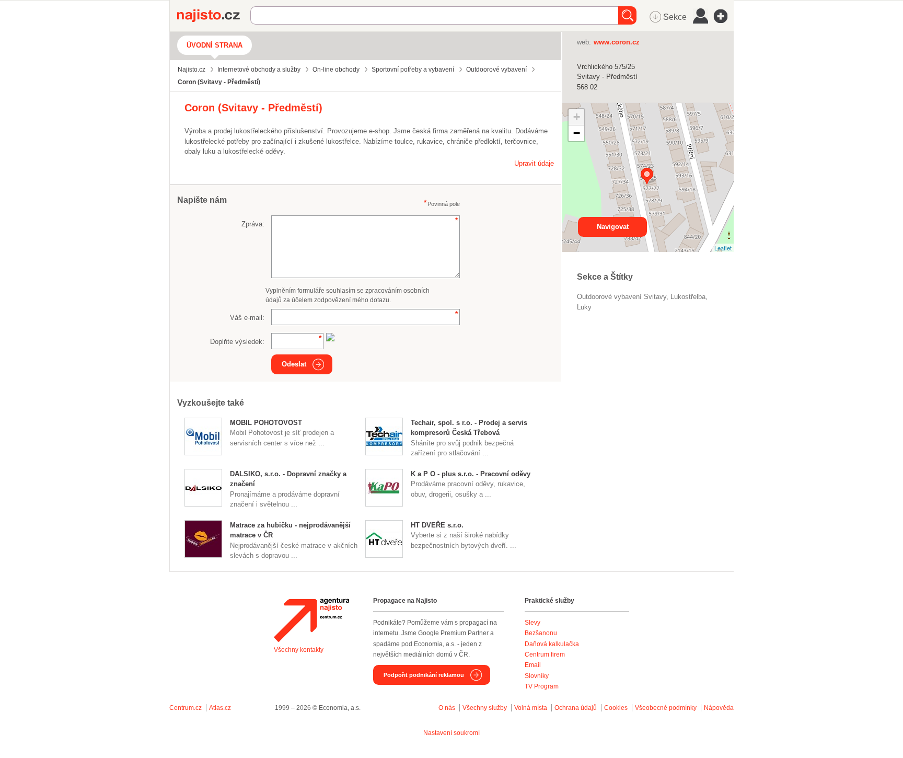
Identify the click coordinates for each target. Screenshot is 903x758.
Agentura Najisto (311, 620)
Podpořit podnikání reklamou (424, 675)
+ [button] (576, 116)
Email (533, 665)
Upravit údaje (534, 163)
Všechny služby (485, 707)
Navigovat (613, 227)
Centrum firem (545, 654)
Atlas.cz (220, 707)
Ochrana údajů (575, 707)
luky (584, 307)
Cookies (616, 707)
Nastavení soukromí (451, 733)
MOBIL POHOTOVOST (266, 423)
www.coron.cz (617, 42)
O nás (446, 707)
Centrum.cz (185, 707)
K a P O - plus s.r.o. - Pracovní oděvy (470, 474)
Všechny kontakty (298, 649)
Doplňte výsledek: (237, 342)
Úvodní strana (214, 45)
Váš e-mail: (247, 317)
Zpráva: (252, 224)
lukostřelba (687, 297)
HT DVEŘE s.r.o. (437, 525)
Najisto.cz (213, 16)
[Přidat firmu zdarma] (723, 16)
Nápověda (719, 707)
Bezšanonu (541, 633)
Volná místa (530, 707)
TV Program (542, 686)
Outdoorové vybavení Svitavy (621, 297)
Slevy (532, 622)
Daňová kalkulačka (552, 644)
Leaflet (723, 248)
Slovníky (537, 676)
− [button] (576, 133)
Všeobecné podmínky (666, 707)
